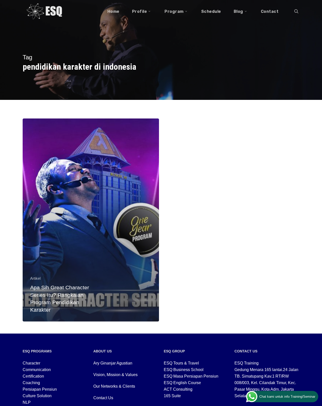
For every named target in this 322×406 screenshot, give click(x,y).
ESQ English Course (182, 383)
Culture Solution (37, 396)
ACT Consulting (178, 389)
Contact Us (103, 398)
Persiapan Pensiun (40, 389)
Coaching (31, 383)
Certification (33, 376)
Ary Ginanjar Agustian (112, 363)
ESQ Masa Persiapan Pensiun (191, 376)
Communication (37, 370)
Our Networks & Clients (114, 386)
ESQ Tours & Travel (181, 363)
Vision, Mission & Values (115, 375)
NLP (27, 402)
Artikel (35, 278)
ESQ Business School (184, 370)
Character (31, 363)
